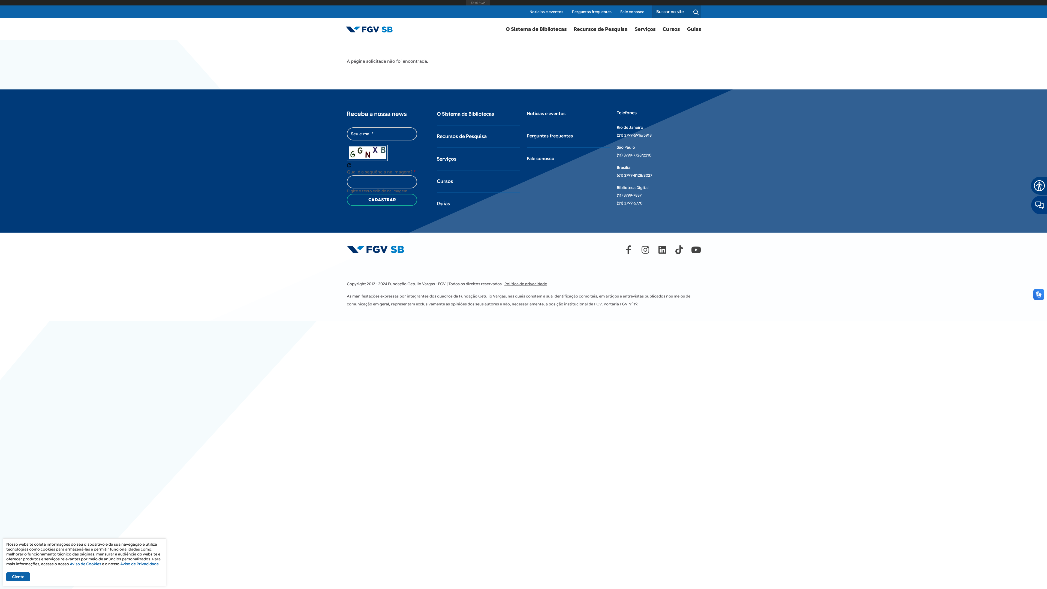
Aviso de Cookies (85, 563)
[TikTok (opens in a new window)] (679, 250)
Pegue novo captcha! (349, 165)
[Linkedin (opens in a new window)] (662, 250)
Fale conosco (632, 12)
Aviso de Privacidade (139, 563)
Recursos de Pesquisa (601, 29)
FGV (478, 2)
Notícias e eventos (546, 12)
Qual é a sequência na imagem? (380, 172)
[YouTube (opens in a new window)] (696, 250)
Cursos (671, 29)
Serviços (645, 29)
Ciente (18, 576)
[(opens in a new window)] (1039, 205)
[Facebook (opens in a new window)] (628, 250)
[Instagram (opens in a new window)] (645, 250)
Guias (694, 29)
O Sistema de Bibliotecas (536, 29)
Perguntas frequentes (592, 12)
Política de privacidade (525, 283)
